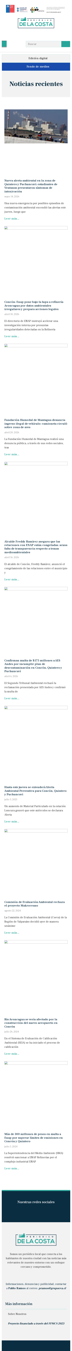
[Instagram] (36, 34)
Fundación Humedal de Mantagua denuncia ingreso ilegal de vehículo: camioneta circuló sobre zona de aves (35, 423)
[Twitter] (42, 34)
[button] (4, 44)
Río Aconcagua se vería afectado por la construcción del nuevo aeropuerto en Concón (30, 1023)
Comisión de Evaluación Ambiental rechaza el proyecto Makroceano (34, 904)
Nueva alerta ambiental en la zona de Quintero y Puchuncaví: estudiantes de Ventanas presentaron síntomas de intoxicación (30, 186)
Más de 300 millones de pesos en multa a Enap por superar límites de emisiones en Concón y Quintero (33, 1137)
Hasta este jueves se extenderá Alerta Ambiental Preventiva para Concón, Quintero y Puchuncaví (35, 790)
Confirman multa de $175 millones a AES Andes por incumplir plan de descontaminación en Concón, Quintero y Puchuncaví (33, 666)
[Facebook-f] (30, 1211)
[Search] (65, 44)
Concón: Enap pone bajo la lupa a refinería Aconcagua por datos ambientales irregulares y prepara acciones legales (33, 305)
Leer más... (11, 218)
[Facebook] (29, 34)
